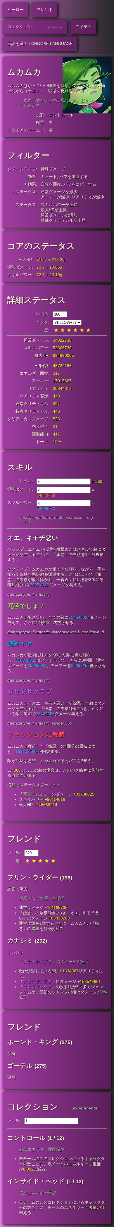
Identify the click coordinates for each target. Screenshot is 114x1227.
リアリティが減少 (88, 197)
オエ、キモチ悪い (48, 703)
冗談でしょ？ (35, 794)
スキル (20, 467)
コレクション (32, 1106)
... (9, 814)
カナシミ (20, 940)
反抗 (11, 1053)
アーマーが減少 (55, 197)
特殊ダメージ (53, 169)
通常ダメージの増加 (59, 215)
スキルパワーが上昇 (59, 204)
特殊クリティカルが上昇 (63, 220)
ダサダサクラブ (37, 961)
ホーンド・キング (32, 1041)
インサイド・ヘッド (36, 1181)
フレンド (24, 838)
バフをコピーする (79, 184)
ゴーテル (20, 1065)
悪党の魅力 (17, 888)
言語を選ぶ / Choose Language (39, 43)
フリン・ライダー (32, 877)
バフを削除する (73, 176)
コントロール (61, 115)
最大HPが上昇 (54, 210)
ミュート (49, 176)
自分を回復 (51, 184)
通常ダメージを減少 (59, 191)
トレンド (15, 952)
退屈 (11, 1077)
